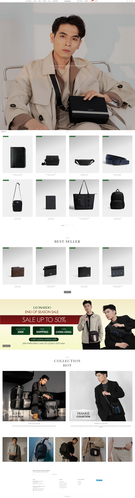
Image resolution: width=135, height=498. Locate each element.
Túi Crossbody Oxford (84, 174)
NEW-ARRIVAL (28, 1)
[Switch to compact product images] (5, 131)
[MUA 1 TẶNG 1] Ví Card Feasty (17, 174)
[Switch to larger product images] (2, 131)
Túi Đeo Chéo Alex (17, 218)
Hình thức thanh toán (63, 484)
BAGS (40, 1)
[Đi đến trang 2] (72, 224)
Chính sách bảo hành (63, 487)
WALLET (35, 1)
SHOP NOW (6, 345)
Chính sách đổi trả (62, 486)
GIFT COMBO (79, 1)
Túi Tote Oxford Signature (84, 218)
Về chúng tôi (61, 481)
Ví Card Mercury (51, 218)
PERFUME (86, 1)
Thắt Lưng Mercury (117, 174)
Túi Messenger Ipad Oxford (51, 174)
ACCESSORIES (55, 1)
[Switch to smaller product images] (3, 131)
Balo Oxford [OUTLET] (117, 218)
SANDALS (44, 1)
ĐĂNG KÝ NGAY (54, 474)
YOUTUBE (79, 484)
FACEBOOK (79, 481)
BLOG (96, 1)
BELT (49, 1)
